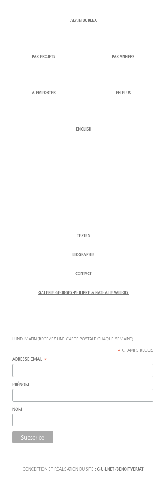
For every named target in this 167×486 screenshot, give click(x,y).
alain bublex (83, 21)
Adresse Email (29, 359)
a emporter (44, 93)
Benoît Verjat (130, 469)
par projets (44, 57)
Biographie (83, 255)
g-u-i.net (105, 469)
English (84, 129)
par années (123, 57)
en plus (123, 93)
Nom (17, 409)
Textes (83, 236)
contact (83, 274)
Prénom (20, 384)
